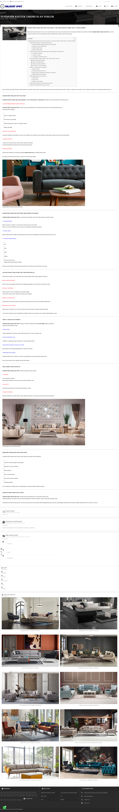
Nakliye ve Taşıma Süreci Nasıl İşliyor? (38, 67)
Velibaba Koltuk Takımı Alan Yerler (30, 630)
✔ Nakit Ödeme (34, 77)
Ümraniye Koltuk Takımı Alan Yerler (30, 742)
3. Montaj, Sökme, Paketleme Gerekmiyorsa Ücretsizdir (43, 72)
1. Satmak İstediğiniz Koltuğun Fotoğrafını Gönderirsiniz (43, 44)
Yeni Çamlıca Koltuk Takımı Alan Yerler (30, 780)
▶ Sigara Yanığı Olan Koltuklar (38, 60)
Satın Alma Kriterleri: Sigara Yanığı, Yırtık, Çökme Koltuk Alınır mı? (45, 58)
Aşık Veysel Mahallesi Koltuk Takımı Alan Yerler (88, 742)
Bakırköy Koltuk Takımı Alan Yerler (89, 668)
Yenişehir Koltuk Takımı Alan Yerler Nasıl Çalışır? (41, 42)
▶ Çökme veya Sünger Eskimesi (38, 63)
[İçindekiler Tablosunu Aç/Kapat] (73, 39)
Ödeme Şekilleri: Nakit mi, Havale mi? (38, 76)
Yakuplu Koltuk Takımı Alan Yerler (88, 705)
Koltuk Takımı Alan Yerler (13, 370)
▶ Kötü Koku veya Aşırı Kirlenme (38, 65)
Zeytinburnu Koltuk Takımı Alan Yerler (30, 705)
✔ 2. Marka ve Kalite (36, 55)
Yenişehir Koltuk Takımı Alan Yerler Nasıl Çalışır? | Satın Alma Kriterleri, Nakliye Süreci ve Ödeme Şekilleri (51, 41)
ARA (117, 1)
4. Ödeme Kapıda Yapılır (36, 49)
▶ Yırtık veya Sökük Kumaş (37, 62)
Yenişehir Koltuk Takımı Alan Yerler (89, 630)
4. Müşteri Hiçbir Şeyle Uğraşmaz (38, 74)
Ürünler (6, 18)
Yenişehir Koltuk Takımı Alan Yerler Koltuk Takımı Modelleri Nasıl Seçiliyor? (47, 51)
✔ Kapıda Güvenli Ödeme (37, 81)
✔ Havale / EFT (34, 79)
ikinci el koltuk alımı (13, 99)
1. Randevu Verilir (35, 69)
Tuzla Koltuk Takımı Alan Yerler (89, 780)
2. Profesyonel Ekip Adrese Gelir (38, 70)
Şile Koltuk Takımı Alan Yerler (30, 668)
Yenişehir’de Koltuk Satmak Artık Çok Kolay (40, 84)
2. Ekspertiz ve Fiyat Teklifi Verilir (38, 46)
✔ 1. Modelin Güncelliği (36, 53)
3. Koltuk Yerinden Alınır (36, 48)
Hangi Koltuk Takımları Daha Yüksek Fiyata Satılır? (41, 83)
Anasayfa (2, 18)
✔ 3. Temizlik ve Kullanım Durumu (39, 56)
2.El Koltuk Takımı (13, 18)
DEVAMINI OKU (28, 798)
